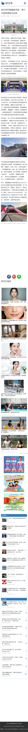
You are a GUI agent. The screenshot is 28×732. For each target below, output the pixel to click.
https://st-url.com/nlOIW (15, 192)
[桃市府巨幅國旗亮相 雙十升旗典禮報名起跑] (9, 277)
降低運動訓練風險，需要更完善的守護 (10, 412)
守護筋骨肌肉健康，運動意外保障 (9, 449)
